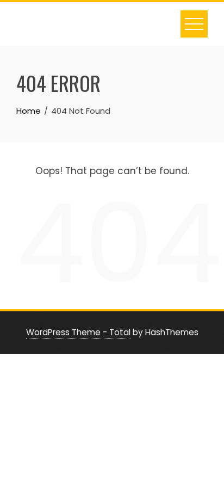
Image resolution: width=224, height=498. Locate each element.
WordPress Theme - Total (78, 332)
